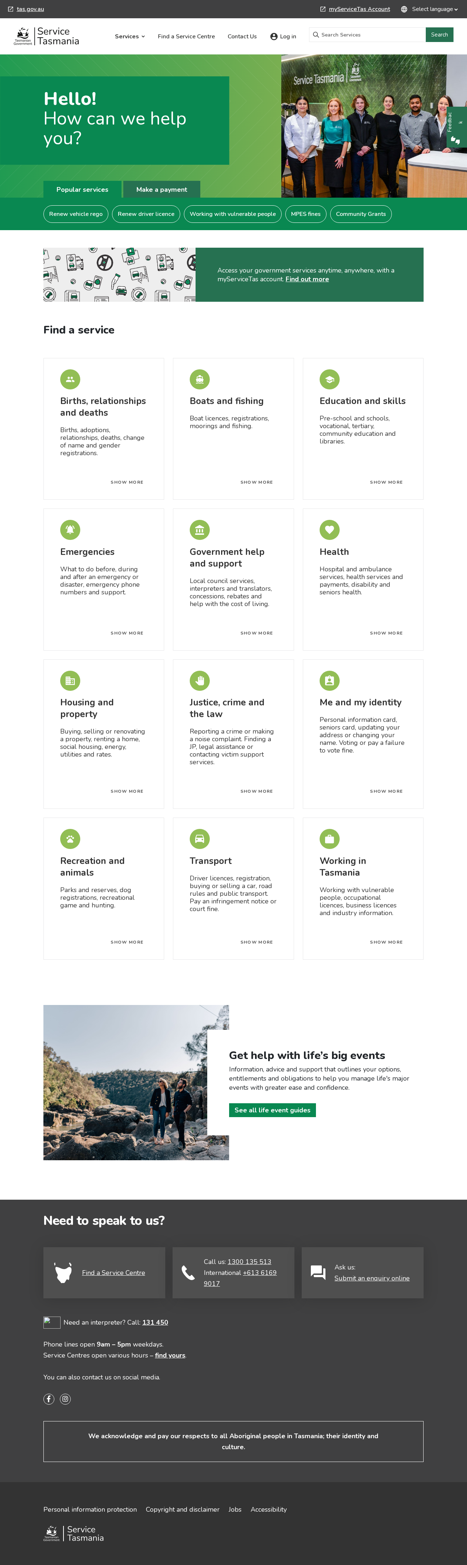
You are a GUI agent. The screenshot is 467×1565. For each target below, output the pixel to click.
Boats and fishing (227, 401)
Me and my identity (361, 702)
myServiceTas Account (355, 10)
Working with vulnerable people (233, 214)
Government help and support (227, 558)
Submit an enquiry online (372, 1278)
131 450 (155, 1322)
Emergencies (87, 552)
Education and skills (363, 401)
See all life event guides (272, 1110)
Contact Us (242, 37)
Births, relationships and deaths (103, 407)
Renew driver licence (146, 214)
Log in (288, 37)
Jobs (235, 1509)
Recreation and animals (92, 867)
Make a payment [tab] (161, 189)
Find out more (307, 279)
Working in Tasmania (343, 867)
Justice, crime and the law (227, 708)
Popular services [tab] (82, 189)
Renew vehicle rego (76, 214)
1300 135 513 (249, 1261)
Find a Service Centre (186, 37)
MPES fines (306, 214)
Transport (211, 861)
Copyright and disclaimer (183, 1509)
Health (334, 552)
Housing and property (87, 708)
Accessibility (269, 1509)
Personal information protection (90, 1509)
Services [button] (127, 37)
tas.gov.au (26, 10)
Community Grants (361, 214)
